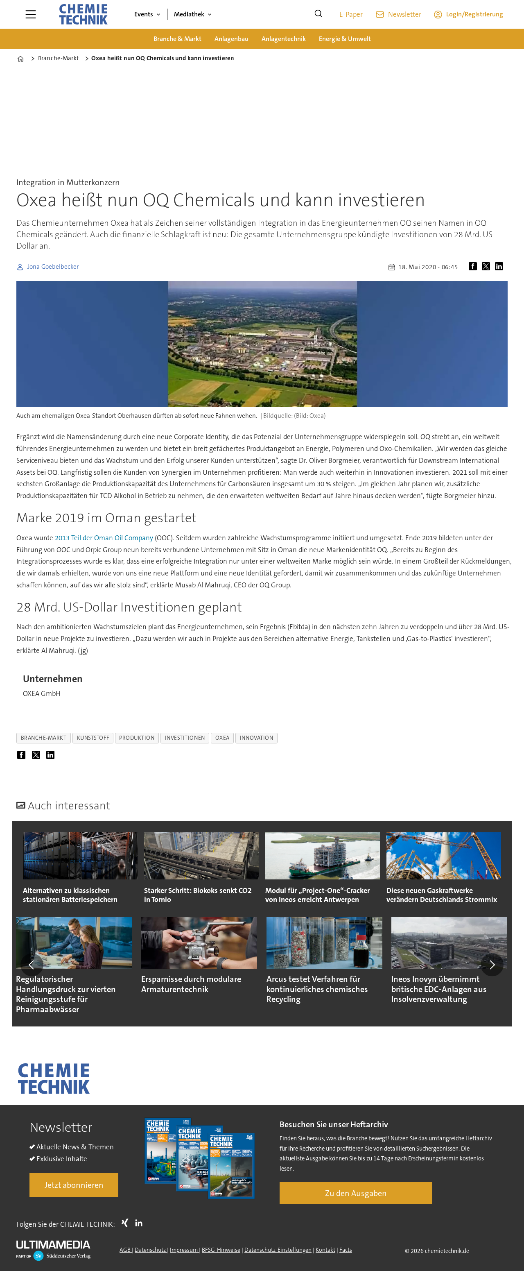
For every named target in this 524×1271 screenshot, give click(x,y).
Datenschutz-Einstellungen (278, 1249)
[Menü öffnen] (30, 14)
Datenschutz (151, 1249)
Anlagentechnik (284, 38)
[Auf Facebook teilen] (474, 267)
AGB (126, 1249)
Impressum (184, 1249)
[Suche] (318, 14)
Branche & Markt (177, 38)
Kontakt (325, 1249)
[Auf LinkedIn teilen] (501, 267)
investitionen (185, 737)
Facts (345, 1249)
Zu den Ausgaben (356, 1193)
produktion (136, 737)
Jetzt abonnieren (74, 1185)
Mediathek (189, 14)
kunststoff (93, 737)
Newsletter (404, 14)
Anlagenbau (231, 38)
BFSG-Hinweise (221, 1249)
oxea (222, 737)
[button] (31, 964)
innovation (256, 737)
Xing (127, 1223)
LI (141, 1223)
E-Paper (351, 14)
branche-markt (44, 737)
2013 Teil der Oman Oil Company (104, 537)
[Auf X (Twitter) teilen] (487, 267)
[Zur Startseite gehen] (83, 14)
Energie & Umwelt (345, 38)
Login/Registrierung (474, 14)
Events (143, 14)
